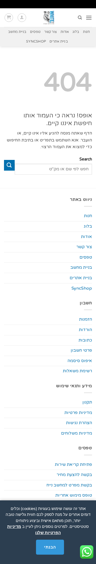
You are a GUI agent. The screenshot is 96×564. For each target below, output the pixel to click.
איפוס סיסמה (79, 360)
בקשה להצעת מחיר (74, 474)
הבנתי (50, 547)
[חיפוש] (80, 18)
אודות (65, 32)
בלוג (76, 32)
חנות (86, 32)
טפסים (35, 32)
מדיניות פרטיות (78, 412)
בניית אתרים (59, 41)
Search (85, 159)
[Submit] (9, 165)
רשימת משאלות (77, 371)
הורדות (85, 329)
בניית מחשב (17, 32)
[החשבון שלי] (22, 17)
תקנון (87, 402)
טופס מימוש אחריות (73, 495)
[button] (89, 17)
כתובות (85, 340)
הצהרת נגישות (79, 422)
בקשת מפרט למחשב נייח (69, 485)
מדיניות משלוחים (76, 433)
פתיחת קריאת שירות (73, 464)
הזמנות (85, 319)
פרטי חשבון (81, 350)
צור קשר (50, 32)
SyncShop (36, 41)
